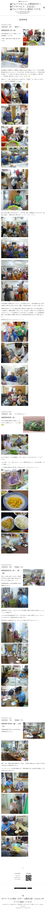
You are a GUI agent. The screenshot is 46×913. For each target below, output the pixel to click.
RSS (29, 907)
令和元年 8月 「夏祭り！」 (12, 27)
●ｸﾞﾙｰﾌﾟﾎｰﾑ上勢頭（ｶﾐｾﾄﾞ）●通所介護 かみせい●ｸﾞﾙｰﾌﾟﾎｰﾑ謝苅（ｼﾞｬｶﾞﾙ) (22, 904)
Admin (26, 907)
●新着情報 (23, 20)
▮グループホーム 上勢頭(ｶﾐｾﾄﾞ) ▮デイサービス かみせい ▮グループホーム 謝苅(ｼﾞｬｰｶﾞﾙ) (24, 6)
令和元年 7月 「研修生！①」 (12, 720)
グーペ (22, 907)
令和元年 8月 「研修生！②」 (12, 567)
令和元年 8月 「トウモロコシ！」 (14, 414)
